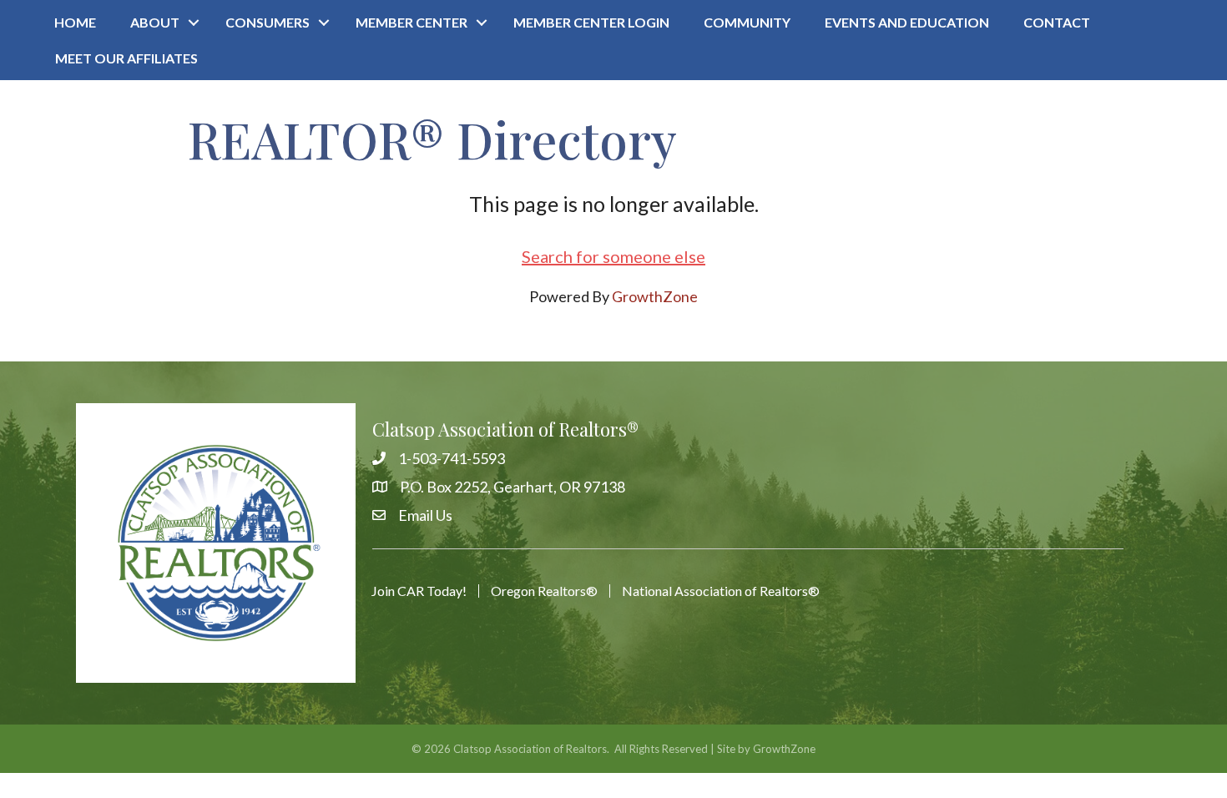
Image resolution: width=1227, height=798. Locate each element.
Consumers (267, 22)
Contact (1056, 22)
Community (747, 22)
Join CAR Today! (419, 591)
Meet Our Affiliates (126, 58)
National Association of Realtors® (721, 591)
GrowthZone (655, 296)
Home (75, 22)
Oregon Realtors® (544, 591)
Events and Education (907, 22)
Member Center (411, 22)
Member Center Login (591, 22)
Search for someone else (613, 256)
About (154, 22)
